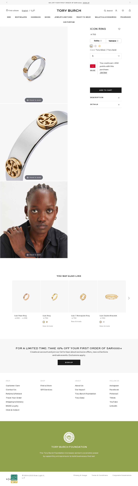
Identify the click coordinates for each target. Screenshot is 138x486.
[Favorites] (123, 11)
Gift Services (46, 390)
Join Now (103, 73)
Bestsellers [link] (21, 17)
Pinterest (114, 394)
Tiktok (113, 398)
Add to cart (105, 90)
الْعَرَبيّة (33, 10)
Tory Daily (79, 398)
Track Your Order (14, 398)
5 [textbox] (93, 56)
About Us (79, 385)
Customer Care (13, 385)
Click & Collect (12, 410)
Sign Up (69, 362)
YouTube (114, 402)
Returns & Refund (14, 394)
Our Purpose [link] (69, 22)
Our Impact (80, 390)
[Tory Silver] (95, 46)
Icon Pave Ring (20, 316)
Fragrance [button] (125, 17)
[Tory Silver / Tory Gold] (91, 46)
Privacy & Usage (80, 475)
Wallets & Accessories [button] (105, 17)
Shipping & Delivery (14, 402)
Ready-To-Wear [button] (84, 17)
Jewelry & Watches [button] (63, 17)
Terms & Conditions (100, 475)
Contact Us (11, 390)
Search (109, 11)
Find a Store (13, 10)
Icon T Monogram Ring (80, 316)
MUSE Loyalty (12, 406)
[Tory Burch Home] (68, 10)
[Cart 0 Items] (128, 11)
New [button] (9, 17)
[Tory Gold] (99, 46)
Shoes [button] (47, 17)
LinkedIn (113, 406)
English (25, 10)
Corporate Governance (122, 475)
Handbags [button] (35, 17)
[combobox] (106, 56)
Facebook (114, 390)
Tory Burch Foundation (85, 394)
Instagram (114, 385)
